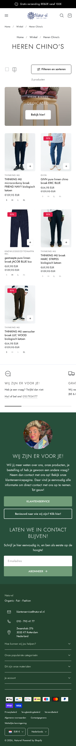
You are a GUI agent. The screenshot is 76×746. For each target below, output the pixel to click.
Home (7, 26)
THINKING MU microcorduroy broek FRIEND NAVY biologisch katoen (20, 184)
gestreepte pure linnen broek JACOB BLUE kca (18, 259)
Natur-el (18, 740)
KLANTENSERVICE (38, 501)
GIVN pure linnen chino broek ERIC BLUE (54, 181)
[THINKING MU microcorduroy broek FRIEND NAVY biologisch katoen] (20, 152)
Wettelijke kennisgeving (16, 723)
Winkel (19, 26)
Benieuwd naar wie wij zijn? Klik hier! (38, 514)
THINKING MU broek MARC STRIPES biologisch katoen (53, 259)
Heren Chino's (36, 26)
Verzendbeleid (51, 712)
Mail (7, 396)
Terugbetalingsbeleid (30, 712)
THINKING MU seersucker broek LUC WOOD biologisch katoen (20, 335)
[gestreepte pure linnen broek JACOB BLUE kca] (20, 228)
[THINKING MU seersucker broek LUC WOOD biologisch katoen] (20, 304)
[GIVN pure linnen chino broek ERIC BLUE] (56, 152)
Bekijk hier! (38, 115)
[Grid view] (7, 69)
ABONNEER (35, 571)
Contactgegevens (38, 717)
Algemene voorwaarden (15, 717)
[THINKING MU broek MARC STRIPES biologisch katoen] (56, 228)
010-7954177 (30, 396)
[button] (6, 15)
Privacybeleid (11, 712)
